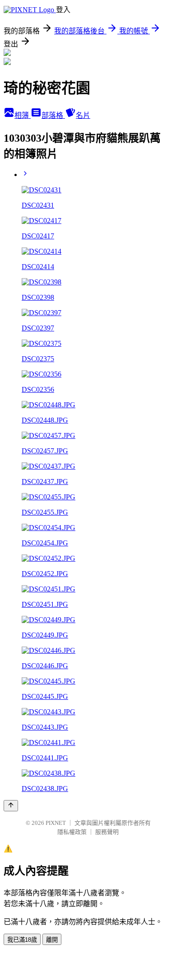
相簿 (22, 115)
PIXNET (56, 822)
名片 (83, 115)
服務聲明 (107, 831)
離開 (52, 939)
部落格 (53, 115)
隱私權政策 (72, 831)
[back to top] (11, 805)
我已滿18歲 (22, 939)
